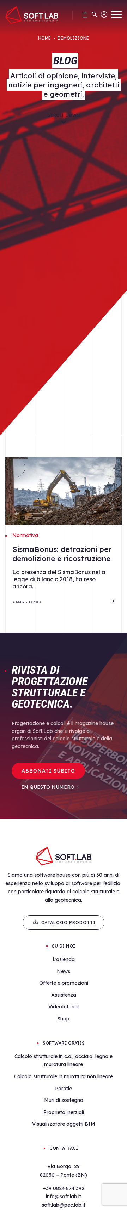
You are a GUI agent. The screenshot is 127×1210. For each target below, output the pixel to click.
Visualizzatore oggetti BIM (63, 1124)
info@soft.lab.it (63, 1196)
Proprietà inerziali (63, 1112)
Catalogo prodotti (68, 922)
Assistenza (63, 995)
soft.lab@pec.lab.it (63, 1205)
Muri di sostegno (63, 1100)
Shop (63, 1019)
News (63, 971)
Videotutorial (63, 1006)
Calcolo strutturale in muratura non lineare (63, 1076)
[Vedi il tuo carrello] (85, 15)
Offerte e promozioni (63, 983)
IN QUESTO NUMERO (48, 787)
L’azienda (64, 959)
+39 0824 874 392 (63, 1188)
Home (44, 38)
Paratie (63, 1088)
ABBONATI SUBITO (48, 771)
